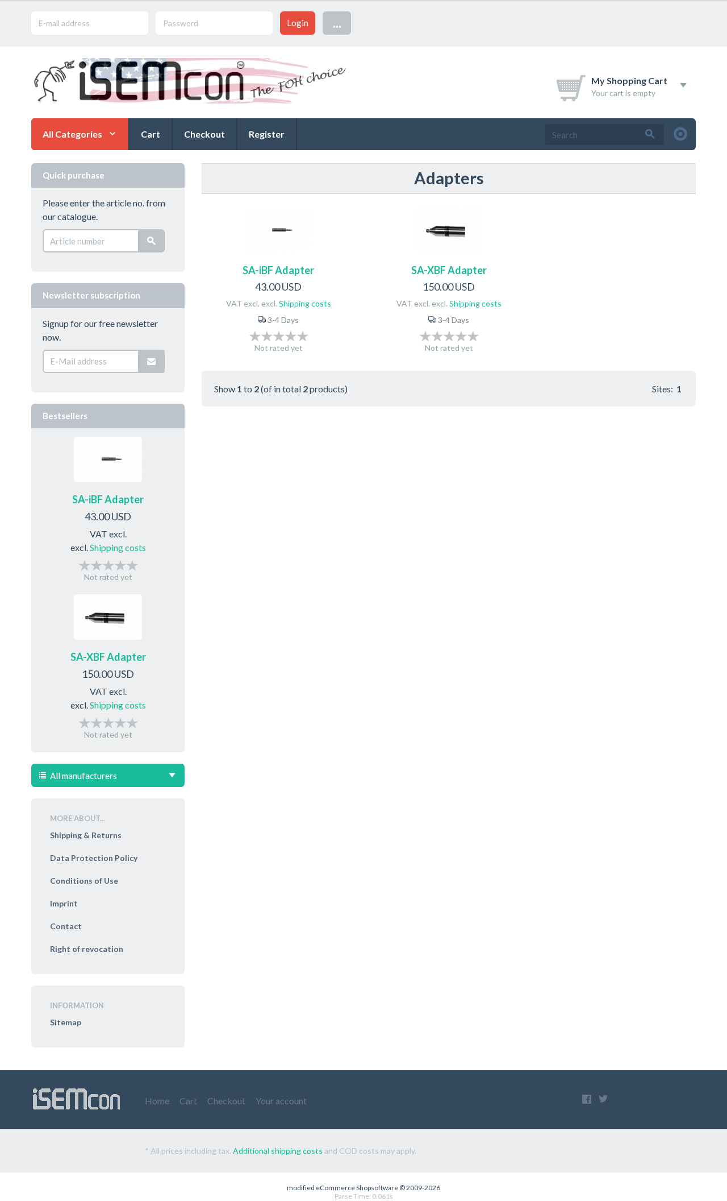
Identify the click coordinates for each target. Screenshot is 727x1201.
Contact (66, 926)
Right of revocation (86, 949)
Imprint (64, 903)
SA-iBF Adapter (278, 270)
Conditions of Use (84, 880)
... (337, 22)
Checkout (204, 134)
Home (157, 1100)
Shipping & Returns (86, 835)
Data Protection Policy (93, 858)
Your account (281, 1100)
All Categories (72, 134)
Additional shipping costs (278, 1151)
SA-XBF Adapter (449, 270)
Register (267, 134)
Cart (150, 134)
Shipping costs (305, 303)
